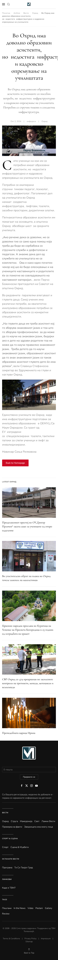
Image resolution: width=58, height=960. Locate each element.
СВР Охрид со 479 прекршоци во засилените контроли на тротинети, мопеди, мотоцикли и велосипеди (27, 683)
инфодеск (31, 121)
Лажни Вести (48, 821)
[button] (3, 4)
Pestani (39, 908)
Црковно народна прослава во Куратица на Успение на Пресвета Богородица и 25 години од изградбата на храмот (27, 629)
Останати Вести (10, 859)
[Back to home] (29, 4)
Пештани (7, 908)
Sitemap (29, 941)
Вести (5, 813)
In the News (19, 908)
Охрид (44, 121)
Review (5, 913)
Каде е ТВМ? (8, 887)
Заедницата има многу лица (38, 826)
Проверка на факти (12, 826)
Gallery (48, 908)
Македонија (26, 821)
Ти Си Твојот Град (23, 867)
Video (30, 908)
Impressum (46, 938)
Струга (14, 821)
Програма (7, 867)
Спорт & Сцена (10, 838)
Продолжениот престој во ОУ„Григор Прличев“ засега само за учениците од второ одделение (27, 526)
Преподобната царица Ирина (18, 733)
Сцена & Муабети (20, 847)
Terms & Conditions (11, 938)
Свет (36, 821)
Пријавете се (29, 777)
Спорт (5, 847)
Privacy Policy (30, 938)
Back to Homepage (15, 463)
